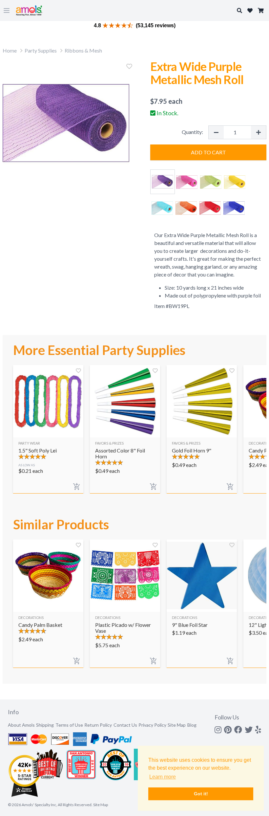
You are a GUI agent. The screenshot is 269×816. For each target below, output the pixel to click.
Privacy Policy (152, 725)
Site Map (177, 725)
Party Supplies (41, 50)
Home (10, 50)
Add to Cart (208, 152)
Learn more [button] (162, 777)
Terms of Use (69, 725)
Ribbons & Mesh (83, 50)
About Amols (21, 725)
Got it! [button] (201, 793)
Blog (192, 725)
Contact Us (125, 725)
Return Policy (98, 725)
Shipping (45, 725)
